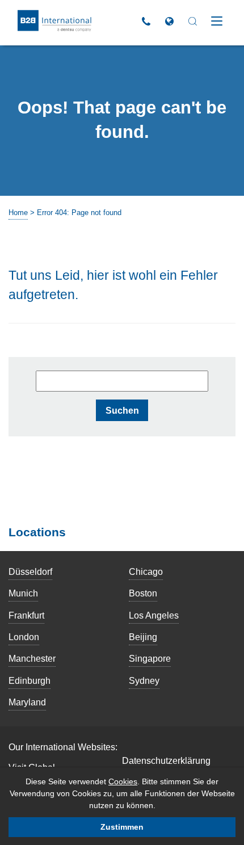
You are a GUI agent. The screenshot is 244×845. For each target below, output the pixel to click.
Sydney (144, 680)
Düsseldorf (30, 571)
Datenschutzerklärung (166, 760)
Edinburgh (30, 680)
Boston (143, 593)
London (24, 637)
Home (18, 212)
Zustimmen (122, 826)
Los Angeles (154, 615)
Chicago (146, 571)
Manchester (32, 658)
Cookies (122, 781)
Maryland (27, 702)
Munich (23, 593)
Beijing (143, 637)
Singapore (150, 658)
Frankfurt (26, 615)
